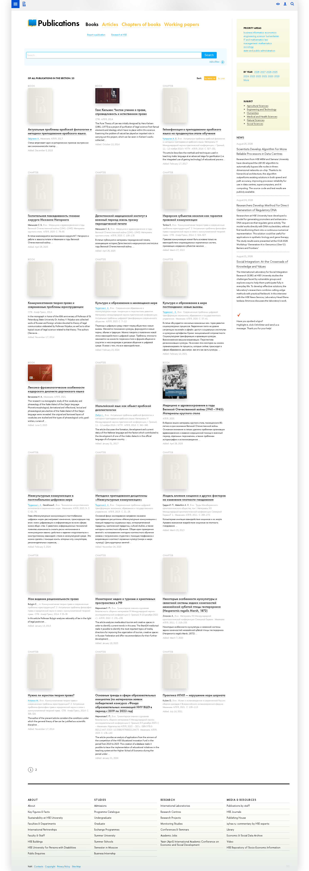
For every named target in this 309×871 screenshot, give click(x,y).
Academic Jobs (169, 835)
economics (270, 32)
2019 (276, 76)
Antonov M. (33, 700)
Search (209, 55)
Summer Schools (103, 841)
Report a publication (96, 34)
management (251, 43)
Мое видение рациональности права (53, 599)
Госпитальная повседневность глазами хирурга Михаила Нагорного (54, 218)
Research (168, 799)
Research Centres (171, 811)
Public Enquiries (36, 853)
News (240, 137)
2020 (270, 76)
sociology (249, 46)
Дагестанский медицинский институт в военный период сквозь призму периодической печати (121, 220)
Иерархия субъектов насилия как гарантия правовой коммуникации (192, 218)
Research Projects (171, 817)
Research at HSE (119, 34)
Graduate (99, 823)
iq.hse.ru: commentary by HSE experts (248, 823)
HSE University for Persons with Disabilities (52, 847)
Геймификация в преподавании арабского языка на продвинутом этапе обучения (192, 131)
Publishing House (236, 817)
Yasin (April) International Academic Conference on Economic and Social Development (190, 843)
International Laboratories (175, 805)
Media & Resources (241, 799)
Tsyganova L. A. (102, 308)
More (246, 80)
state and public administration (259, 50)
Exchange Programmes (106, 829)
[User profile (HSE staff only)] (285, 4)
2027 (263, 71)
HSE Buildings (35, 841)
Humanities (253, 112)
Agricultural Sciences (257, 105)
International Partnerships (42, 829)
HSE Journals (234, 811)
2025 (275, 71)
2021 (264, 76)
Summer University (104, 835)
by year (221, 78)
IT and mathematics (254, 39)
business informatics (254, 32)
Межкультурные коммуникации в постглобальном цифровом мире (50, 498)
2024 (246, 76)
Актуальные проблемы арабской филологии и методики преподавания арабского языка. (60, 131)
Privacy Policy (63, 866)
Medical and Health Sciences (262, 116)
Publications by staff (238, 805)
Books (91, 24)
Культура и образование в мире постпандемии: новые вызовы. (185, 305)
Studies (100, 799)
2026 (268, 71)
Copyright (50, 866)
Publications (58, 23)
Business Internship (105, 853)
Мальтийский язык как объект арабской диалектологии (123, 408)
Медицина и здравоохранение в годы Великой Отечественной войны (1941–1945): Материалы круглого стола (193, 409)
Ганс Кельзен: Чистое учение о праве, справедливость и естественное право (121, 112)
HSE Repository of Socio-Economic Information (253, 847)
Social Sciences (255, 123)
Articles (110, 24)
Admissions (100, 805)
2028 (256, 71)
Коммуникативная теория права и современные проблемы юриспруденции (56, 305)
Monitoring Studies (171, 823)
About (33, 799)
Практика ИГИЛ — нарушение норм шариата (194, 695)
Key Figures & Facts (39, 811)
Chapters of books (141, 24)
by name (208, 78)
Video (230, 841)
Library (230, 829)
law (266, 39)
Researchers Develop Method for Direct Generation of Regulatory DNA (263, 207)
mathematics (265, 43)
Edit (288, 866)
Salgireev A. (33, 138)
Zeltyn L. (99, 415)
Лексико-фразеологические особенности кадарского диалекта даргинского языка (56, 389)
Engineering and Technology (261, 109)
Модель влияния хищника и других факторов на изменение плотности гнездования (194, 498)
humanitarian (272, 36)
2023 (252, 76)
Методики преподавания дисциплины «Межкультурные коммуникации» (121, 498)
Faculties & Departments (42, 823)
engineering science (254, 36)
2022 (258, 76)
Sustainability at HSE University (45, 817)
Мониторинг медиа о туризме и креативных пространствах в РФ (125, 601)
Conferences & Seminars (175, 829)
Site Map (76, 866)
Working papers (181, 24)
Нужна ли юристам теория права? (51, 695)
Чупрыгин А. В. (170, 138)
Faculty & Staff (36, 835)
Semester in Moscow (106, 847)
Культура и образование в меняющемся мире (126, 303)
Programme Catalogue (107, 811)
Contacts (38, 866)
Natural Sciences (255, 120)
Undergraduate (102, 817)
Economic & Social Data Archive (245, 835)
